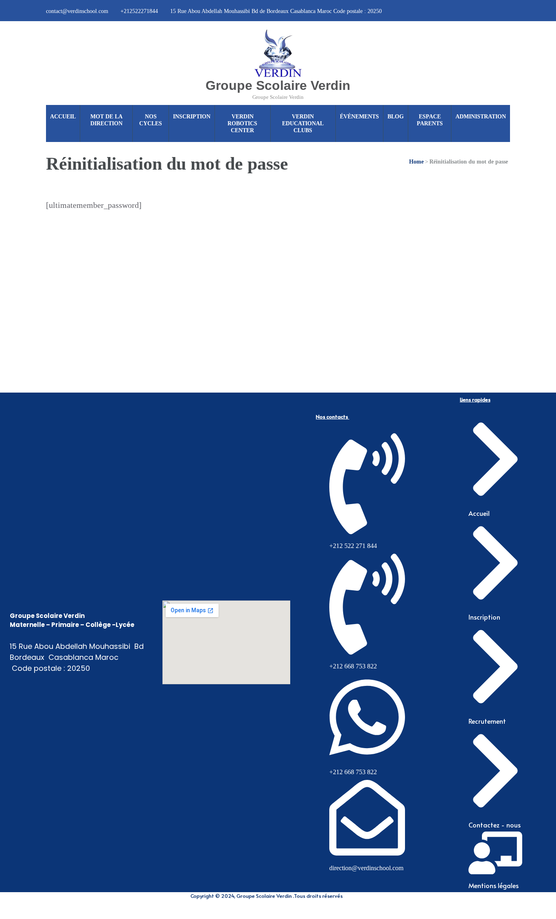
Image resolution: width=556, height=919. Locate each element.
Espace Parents (430, 120)
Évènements (359, 117)
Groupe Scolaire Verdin (278, 85)
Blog (395, 117)
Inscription (191, 117)
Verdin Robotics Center (242, 123)
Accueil (63, 117)
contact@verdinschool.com (77, 11)
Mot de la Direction (106, 120)
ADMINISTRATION (480, 117)
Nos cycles (150, 120)
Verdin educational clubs (303, 123)
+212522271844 (139, 11)
